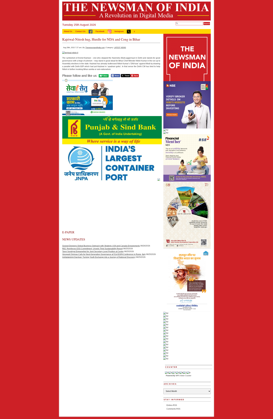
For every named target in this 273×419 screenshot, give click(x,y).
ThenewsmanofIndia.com (95, 47)
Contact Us (80, 31)
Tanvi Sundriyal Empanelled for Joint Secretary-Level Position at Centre (93, 251)
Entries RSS (172, 405)
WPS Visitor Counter (183, 376)
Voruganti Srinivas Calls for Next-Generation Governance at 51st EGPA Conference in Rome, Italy (104, 254)
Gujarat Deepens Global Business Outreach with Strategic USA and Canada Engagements (101, 246)
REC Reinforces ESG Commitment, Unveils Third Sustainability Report (92, 249)
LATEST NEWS (120, 47)
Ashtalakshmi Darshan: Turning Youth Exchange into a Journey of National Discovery (98, 257)
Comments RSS (173, 409)
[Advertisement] (111, 206)
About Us (68, 31)
